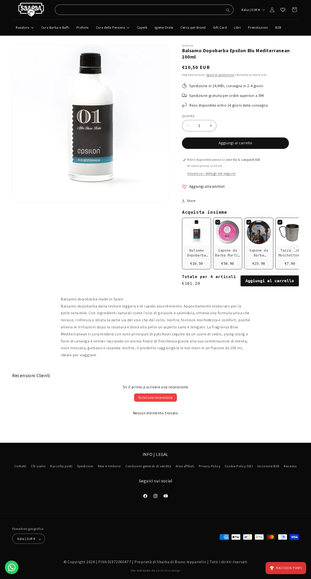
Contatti (20, 466)
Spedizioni (85, 466)
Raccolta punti (61, 466)
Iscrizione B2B (268, 466)
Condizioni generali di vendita (148, 466)
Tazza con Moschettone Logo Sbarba (290, 255)
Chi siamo (38, 466)
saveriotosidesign (168, 570)
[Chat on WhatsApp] (11, 567)
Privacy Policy (209, 466)
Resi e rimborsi (109, 466)
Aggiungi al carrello (269, 281)
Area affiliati (185, 466)
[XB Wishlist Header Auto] (282, 9)
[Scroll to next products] (294, 249)
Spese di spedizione (220, 75)
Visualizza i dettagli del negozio (211, 173)
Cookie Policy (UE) (239, 466)
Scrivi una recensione (155, 397)
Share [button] (191, 200)
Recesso (290, 466)
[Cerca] (228, 10)
